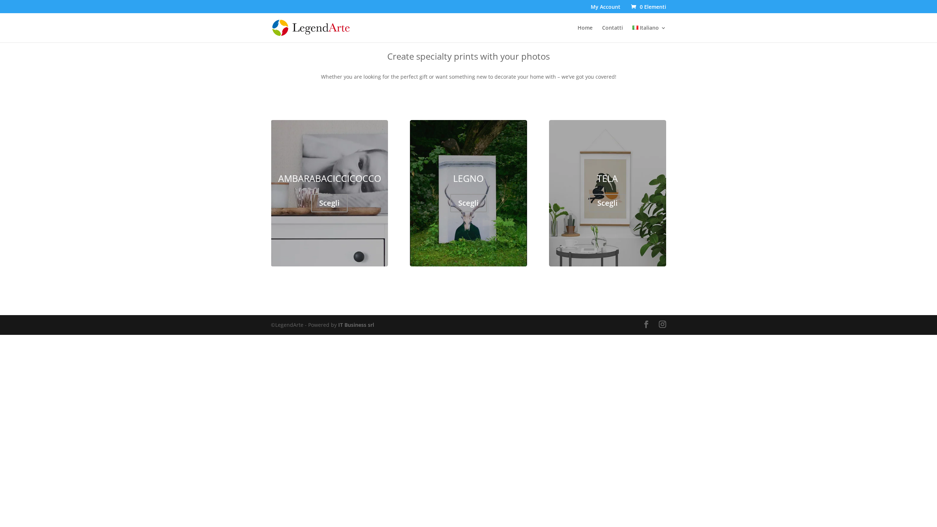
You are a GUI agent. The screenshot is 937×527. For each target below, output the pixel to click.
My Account (605, 7)
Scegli (329, 203)
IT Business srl (356, 324)
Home (585, 28)
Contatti (612, 28)
